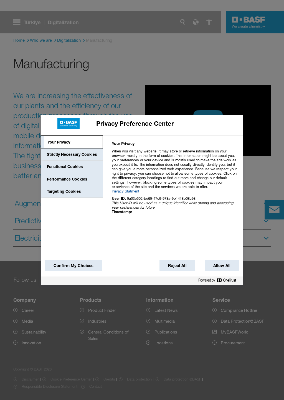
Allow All (221, 265)
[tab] (71, 142)
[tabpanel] (175, 180)
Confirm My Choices (74, 265)
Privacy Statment (125, 191)
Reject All (177, 265)
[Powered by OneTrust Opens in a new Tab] (219, 280)
